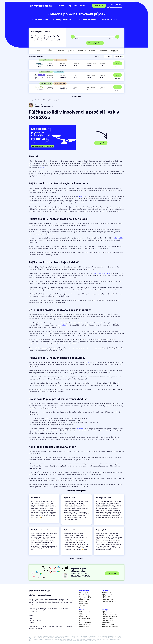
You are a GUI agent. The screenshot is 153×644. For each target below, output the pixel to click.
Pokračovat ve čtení (44, 508)
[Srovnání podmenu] (65, 5)
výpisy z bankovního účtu (101, 273)
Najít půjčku (101, 143)
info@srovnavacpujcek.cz (114, 7)
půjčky (87, 362)
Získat (117, 63)
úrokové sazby (63, 325)
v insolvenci (80, 429)
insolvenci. (42, 167)
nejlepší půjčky (118, 238)
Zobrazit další (76, 96)
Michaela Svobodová (44, 106)
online (81, 196)
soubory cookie (59, 626)
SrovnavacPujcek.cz (41, 5)
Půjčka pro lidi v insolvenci (50, 100)
